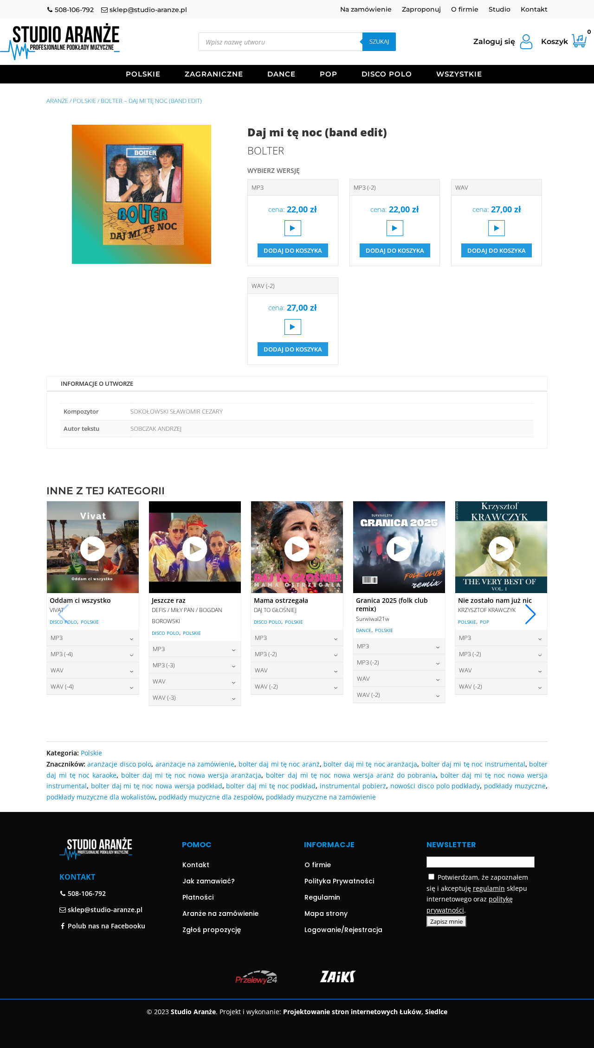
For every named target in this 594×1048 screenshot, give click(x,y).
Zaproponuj (421, 9)
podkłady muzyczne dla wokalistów (100, 796)
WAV (461, 187)
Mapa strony (326, 913)
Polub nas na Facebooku (105, 925)
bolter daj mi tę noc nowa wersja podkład (156, 785)
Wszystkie (459, 74)
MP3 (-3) (164, 665)
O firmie (464, 9)
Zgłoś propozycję (211, 929)
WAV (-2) (263, 285)
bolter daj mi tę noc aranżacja (370, 764)
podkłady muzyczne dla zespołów (210, 796)
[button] (531, 614)
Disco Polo (387, 74)
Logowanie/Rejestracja (343, 929)
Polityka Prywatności (339, 881)
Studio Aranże (193, 1011)
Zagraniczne (214, 74)
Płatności (197, 897)
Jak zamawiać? (208, 881)
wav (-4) (62, 686)
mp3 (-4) (62, 654)
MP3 (258, 187)
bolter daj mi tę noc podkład (271, 785)
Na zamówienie (366, 9)
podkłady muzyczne (515, 785)
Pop (328, 74)
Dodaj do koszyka (293, 250)
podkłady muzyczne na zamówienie (321, 796)
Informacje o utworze (97, 383)
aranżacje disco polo (119, 764)
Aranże (57, 100)
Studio (499, 9)
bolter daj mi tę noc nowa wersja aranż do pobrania (350, 775)
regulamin (489, 888)
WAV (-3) (164, 697)
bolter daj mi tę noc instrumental (473, 764)
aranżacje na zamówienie (195, 764)
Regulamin (322, 897)
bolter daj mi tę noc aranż (279, 764)
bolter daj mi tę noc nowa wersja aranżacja (191, 775)
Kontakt (534, 9)
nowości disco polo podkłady (435, 785)
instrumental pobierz (353, 785)
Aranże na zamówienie (220, 913)
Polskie (143, 74)
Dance (281, 74)
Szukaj (379, 41)
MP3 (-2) (365, 187)
